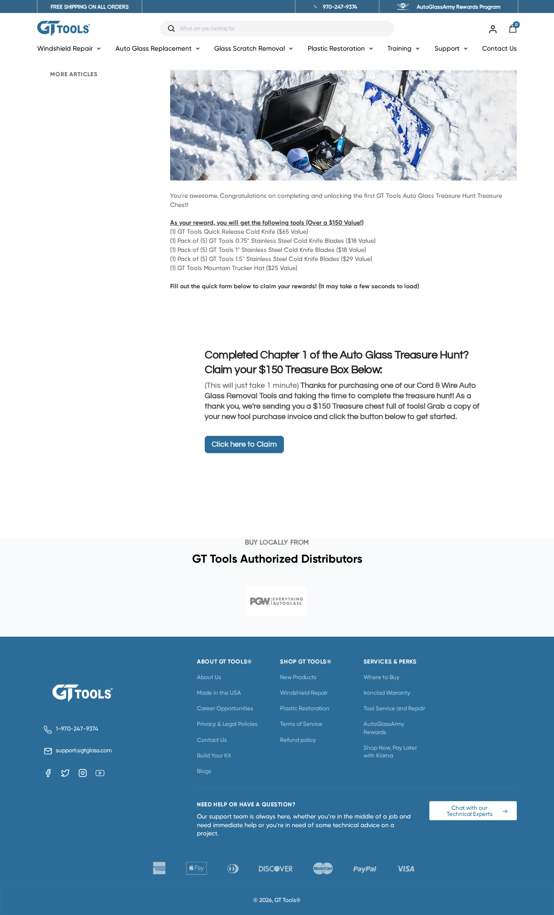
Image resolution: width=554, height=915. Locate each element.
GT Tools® (287, 899)
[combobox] (283, 28)
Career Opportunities (225, 708)
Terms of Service (301, 723)
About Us (209, 676)
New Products (298, 676)
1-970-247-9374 (77, 728)
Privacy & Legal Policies (227, 723)
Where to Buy (381, 676)
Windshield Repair (304, 692)
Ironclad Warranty (387, 692)
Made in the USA (219, 692)
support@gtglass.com (82, 750)
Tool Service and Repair (394, 708)
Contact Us (499, 48)
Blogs (204, 770)
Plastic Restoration (304, 708)
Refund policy (298, 739)
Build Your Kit (214, 755)
